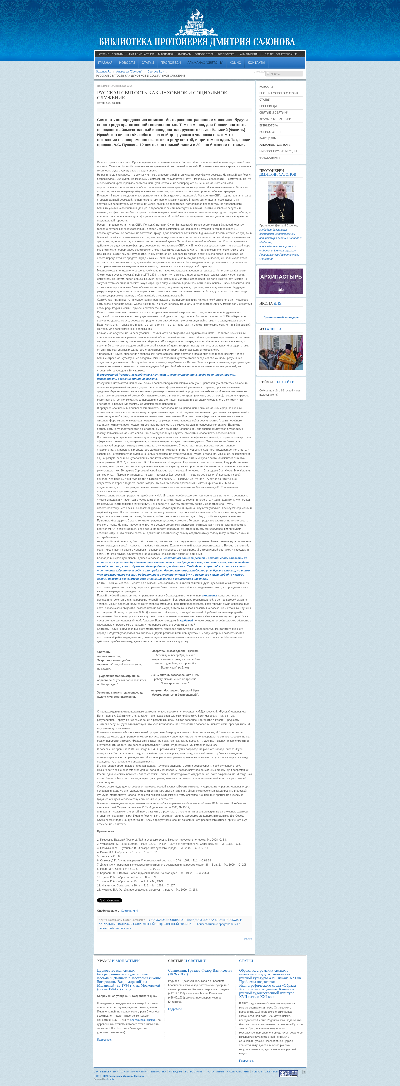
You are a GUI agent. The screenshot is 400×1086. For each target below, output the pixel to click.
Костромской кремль (143, 1019)
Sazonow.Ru (103, 71)
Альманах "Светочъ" (129, 71)
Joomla (110, 1079)
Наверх (247, 939)
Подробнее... (105, 1039)
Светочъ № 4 (156, 71)
